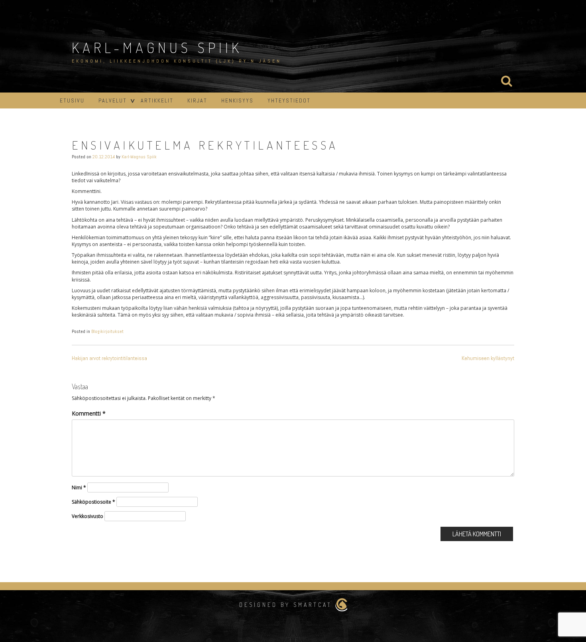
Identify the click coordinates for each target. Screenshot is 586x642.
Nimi (79, 487)
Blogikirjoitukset (107, 331)
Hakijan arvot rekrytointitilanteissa (109, 358)
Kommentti (89, 413)
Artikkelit (157, 100)
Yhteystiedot (289, 100)
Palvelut (112, 100)
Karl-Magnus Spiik (157, 47)
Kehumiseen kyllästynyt (488, 358)
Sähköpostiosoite (93, 501)
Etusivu (72, 100)
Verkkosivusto (87, 516)
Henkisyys (237, 100)
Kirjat (197, 100)
